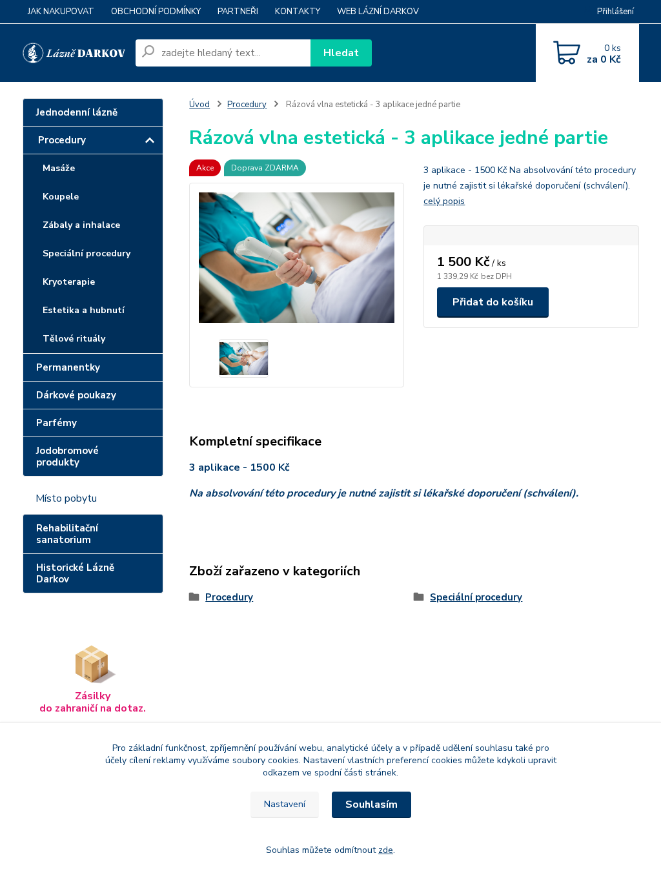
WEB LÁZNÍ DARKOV (378, 11)
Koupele (61, 196)
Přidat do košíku (493, 302)
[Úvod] (74, 53)
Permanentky (68, 367)
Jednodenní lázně (76, 112)
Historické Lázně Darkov (75, 573)
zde (385, 850)
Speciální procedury (86, 253)
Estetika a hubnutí (84, 310)
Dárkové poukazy (76, 395)
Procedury (62, 140)
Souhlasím (371, 804)
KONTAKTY (297, 11)
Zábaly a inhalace (81, 225)
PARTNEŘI (238, 11)
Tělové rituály (74, 339)
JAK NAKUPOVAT (61, 11)
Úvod (199, 104)
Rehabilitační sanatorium (67, 534)
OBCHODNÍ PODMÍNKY (156, 11)
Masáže (59, 168)
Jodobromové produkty (67, 456)
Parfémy (56, 422)
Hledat (341, 53)
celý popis (444, 201)
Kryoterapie (69, 282)
